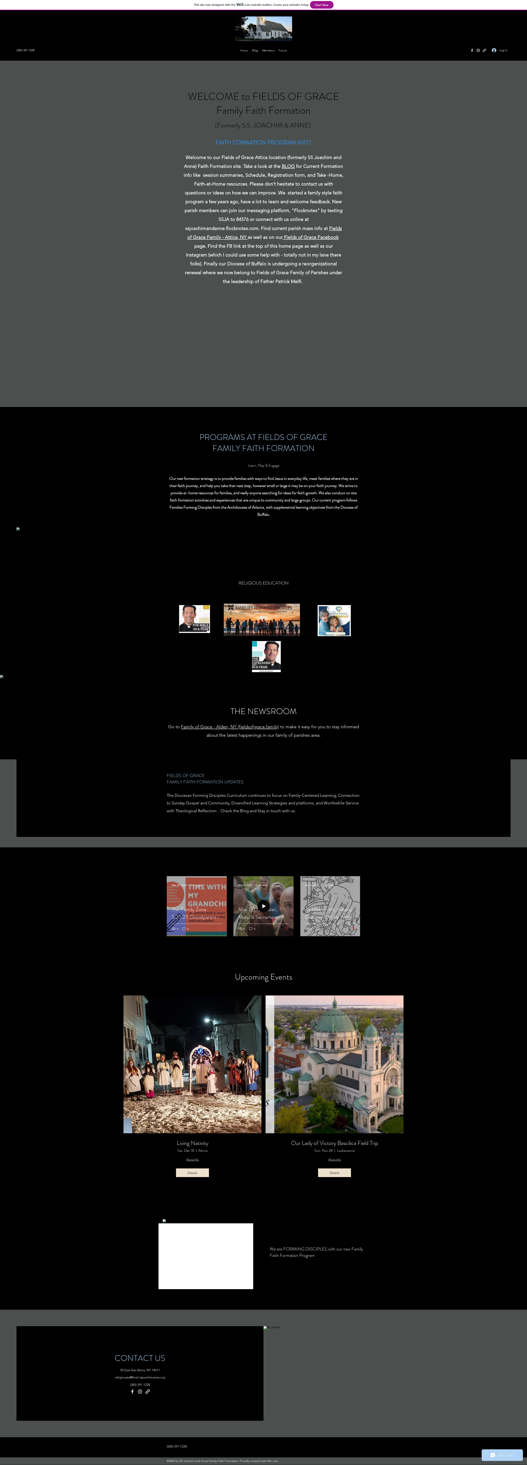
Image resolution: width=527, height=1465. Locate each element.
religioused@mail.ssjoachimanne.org (140, 1377)
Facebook (328, 237)
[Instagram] (478, 50)
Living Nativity (192, 1143)
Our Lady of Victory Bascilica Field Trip (334, 1143)
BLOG (288, 166)
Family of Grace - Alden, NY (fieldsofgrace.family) (230, 727)
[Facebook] (472, 50)
